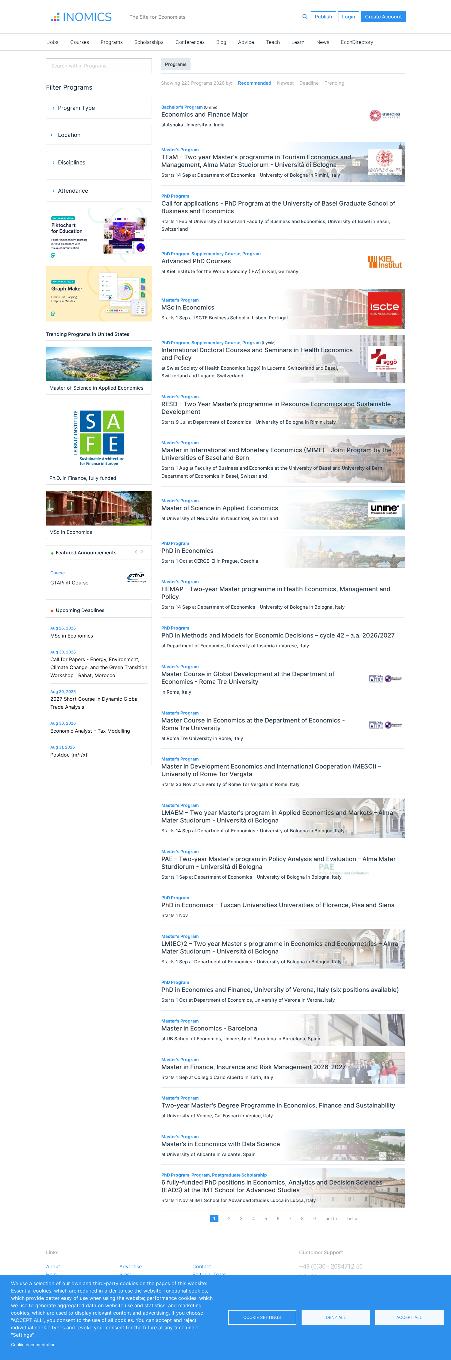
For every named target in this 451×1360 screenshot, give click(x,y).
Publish (323, 16)
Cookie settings (262, 1317)
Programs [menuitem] (112, 42)
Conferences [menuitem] (190, 42)
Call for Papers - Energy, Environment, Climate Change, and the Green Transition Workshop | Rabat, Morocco (98, 667)
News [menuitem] (322, 42)
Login (348, 16)
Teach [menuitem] (273, 42)
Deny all (336, 1317)
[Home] (81, 17)
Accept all (409, 1317)
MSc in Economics (71, 636)
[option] (99, 577)
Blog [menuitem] (221, 42)
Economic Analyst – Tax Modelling (90, 731)
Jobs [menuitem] (52, 42)
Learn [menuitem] (297, 42)
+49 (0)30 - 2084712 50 (331, 1266)
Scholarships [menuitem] (149, 42)
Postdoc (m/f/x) (68, 755)
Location (69, 135)
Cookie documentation (33, 1344)
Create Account (383, 16)
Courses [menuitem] (79, 42)
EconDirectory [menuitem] (357, 42)
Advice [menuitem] (246, 42)
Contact (201, 1266)
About (53, 1266)
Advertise (130, 1266)
